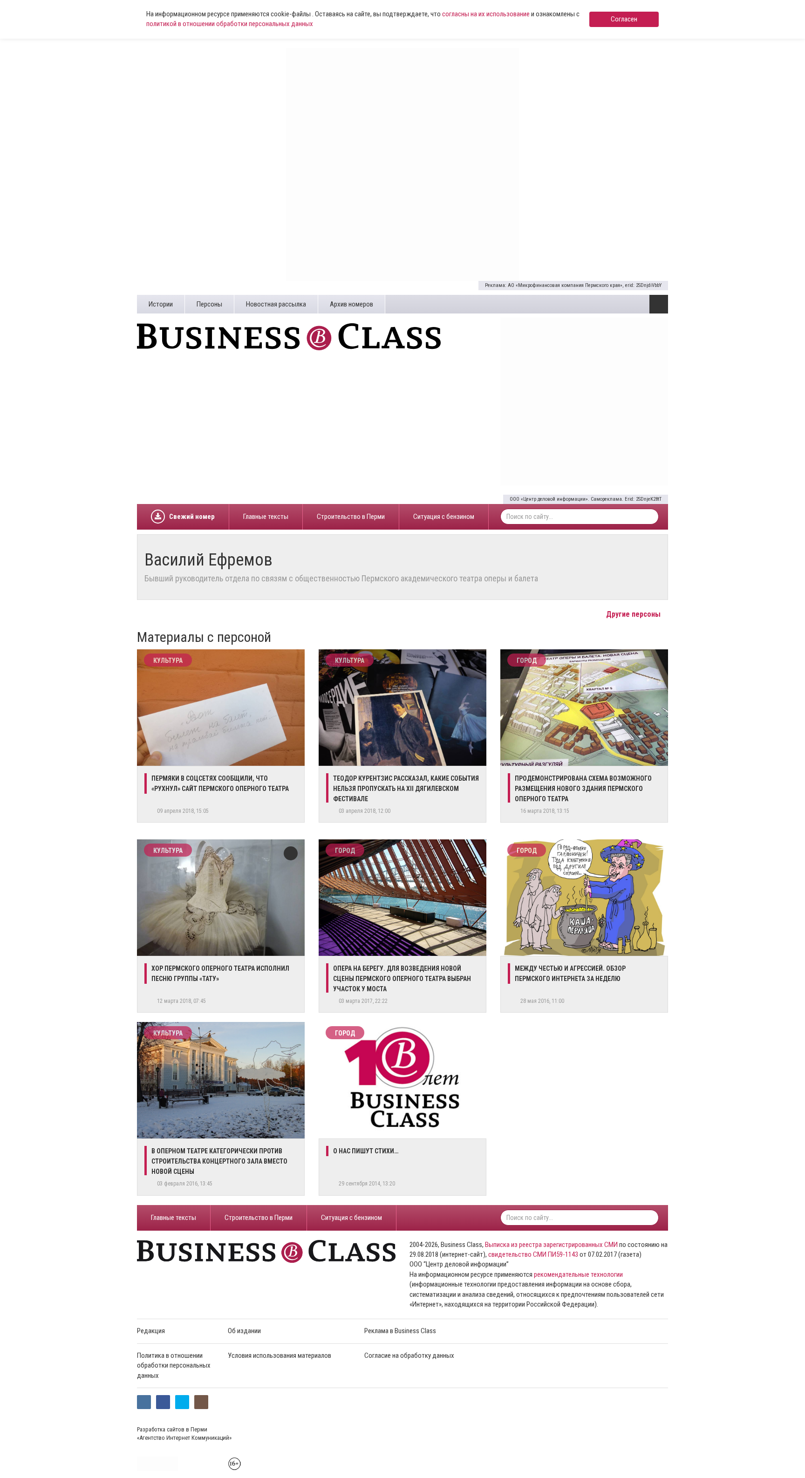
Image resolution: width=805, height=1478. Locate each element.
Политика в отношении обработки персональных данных (174, 1365)
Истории (161, 304)
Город (527, 660)
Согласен (624, 19)
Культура (168, 660)
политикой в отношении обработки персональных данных (229, 24)
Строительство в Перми (351, 516)
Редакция (151, 1331)
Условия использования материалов (279, 1355)
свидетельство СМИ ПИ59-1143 (533, 1254)
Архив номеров (351, 304)
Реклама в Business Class (400, 1331)
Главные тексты (265, 516)
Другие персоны (634, 614)
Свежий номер (192, 516)
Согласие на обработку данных (409, 1355)
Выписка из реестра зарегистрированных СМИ (551, 1244)
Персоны (209, 304)
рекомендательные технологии (578, 1274)
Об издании (244, 1331)
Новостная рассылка (276, 304)
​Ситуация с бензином (443, 516)
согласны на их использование (486, 14)
